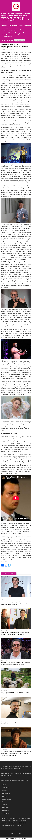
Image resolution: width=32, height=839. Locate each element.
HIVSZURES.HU (22, 823)
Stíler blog (4, 823)
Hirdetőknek (5, 807)
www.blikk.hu (4, 562)
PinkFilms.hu (4, 775)
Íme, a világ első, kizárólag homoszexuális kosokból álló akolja (15, 693)
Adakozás (4, 804)
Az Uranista (23, 820)
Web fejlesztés (6, 810)
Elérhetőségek (6, 793)
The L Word (15, 820)
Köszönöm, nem (19, 40)
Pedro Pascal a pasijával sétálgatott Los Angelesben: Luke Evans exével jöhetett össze (15, 663)
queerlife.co (20, 825)
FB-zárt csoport (6, 799)
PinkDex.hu (15, 834)
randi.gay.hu (17, 780)
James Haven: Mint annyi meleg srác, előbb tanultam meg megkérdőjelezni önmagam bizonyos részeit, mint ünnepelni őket (16, 602)
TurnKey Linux (23, 838)
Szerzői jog (5, 790)
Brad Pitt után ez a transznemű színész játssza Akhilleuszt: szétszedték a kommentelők (15, 633)
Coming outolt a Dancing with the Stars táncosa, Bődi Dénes (15, 723)
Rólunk (4, 785)
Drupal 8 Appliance (10, 838)
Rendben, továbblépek (7, 40)
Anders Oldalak (6, 820)
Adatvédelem (5, 788)
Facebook (5, 796)
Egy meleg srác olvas (24, 818)
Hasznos (4, 802)
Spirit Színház (12, 823)
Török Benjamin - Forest (7, 825)
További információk (6, 36)
